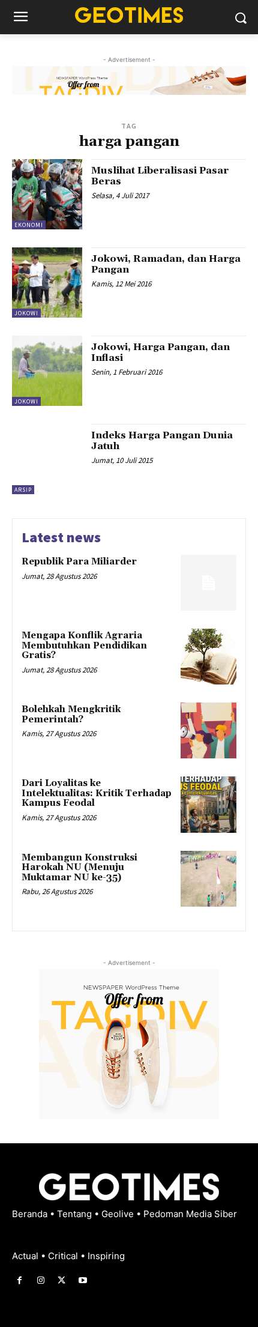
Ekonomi (28, 225)
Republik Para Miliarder (79, 561)
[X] (61, 1280)
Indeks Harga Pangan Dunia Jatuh (162, 440)
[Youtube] (83, 1280)
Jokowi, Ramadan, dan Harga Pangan (166, 264)
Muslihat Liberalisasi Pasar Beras (160, 176)
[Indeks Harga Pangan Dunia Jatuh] (47, 459)
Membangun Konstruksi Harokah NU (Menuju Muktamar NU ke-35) (79, 867)
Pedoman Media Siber (190, 1214)
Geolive (118, 1214)
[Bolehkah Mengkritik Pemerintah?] (208, 730)
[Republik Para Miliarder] (208, 583)
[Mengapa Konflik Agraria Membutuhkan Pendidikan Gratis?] (208, 657)
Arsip (23, 490)
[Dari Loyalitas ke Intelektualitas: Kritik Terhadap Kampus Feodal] (208, 804)
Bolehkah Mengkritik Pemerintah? (71, 714)
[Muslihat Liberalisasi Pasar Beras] (47, 194)
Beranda (31, 1214)
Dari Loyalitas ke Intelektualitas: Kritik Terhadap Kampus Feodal (97, 793)
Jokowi (26, 313)
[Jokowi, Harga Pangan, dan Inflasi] (47, 371)
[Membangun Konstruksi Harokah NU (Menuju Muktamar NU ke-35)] (208, 879)
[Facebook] (19, 1280)
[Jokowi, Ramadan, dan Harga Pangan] (47, 282)
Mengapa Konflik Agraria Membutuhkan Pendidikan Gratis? (84, 645)
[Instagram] (40, 1280)
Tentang (75, 1214)
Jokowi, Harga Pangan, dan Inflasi (160, 352)
